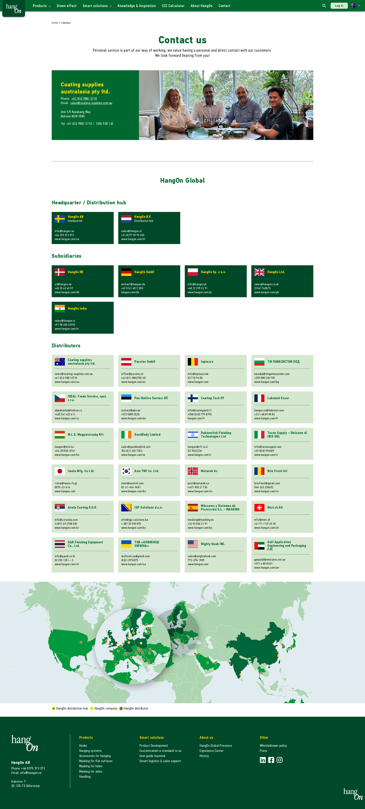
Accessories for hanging (95, 756)
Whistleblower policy (273, 745)
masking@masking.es (201, 520)
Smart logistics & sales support (160, 761)
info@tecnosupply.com (268, 447)
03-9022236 (195, 451)
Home (55, 23)
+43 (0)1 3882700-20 (133, 378)
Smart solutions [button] (96, 5)
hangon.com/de (130, 292)
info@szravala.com (66, 520)
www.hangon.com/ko (133, 491)
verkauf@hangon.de (133, 284)
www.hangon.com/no (200, 491)
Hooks (83, 745)
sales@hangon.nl (131, 231)
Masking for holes (90, 766)
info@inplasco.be (198, 374)
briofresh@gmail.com (267, 483)
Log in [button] (339, 6)
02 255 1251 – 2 (64, 560)
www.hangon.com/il (199, 455)
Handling (85, 776)
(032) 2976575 (129, 560)
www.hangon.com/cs (67, 418)
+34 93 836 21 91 (198, 524)
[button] (355, 5)
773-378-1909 (196, 560)
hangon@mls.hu (64, 447)
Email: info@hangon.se (26, 773)
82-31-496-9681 (131, 487)
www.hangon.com (198, 382)
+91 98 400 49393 (65, 325)
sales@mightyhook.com (202, 556)
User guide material (152, 756)
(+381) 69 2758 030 (66, 524)
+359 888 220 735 (264, 378)
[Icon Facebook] (271, 760)
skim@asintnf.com (132, 483)
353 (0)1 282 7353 (131, 451)
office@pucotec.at (132, 374)
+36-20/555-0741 (65, 451)
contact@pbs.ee (130, 410)
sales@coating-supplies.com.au (91, 103)
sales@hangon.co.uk (266, 284)
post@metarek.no (198, 483)
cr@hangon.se (63, 284)
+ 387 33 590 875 (131, 524)
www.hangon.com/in (67, 329)
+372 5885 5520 (130, 414)
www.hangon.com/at (133, 382)
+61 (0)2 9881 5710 (84, 98)
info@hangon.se (64, 231)
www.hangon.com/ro (266, 491)
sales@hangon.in (65, 321)
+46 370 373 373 (64, 235)
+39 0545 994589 (264, 451)
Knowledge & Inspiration (137, 5)
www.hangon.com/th (67, 564)
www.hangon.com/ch (266, 528)
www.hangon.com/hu (67, 455)
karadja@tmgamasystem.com (272, 374)
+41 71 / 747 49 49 (265, 524)
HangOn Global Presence (216, 745)
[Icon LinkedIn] (263, 760)
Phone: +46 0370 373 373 (28, 768)
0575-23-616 (62, 487)
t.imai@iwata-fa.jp (66, 483)
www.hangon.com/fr (266, 418)
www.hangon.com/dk (67, 292)
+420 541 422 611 (65, 414)
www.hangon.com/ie (133, 455)
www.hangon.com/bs (133, 528)
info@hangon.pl (197, 284)
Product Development (154, 745)
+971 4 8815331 (263, 564)
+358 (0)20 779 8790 (200, 414)
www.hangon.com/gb (266, 292)
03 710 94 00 (195, 378)
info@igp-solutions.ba (134, 520)
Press (263, 751)
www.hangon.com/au (67, 382)
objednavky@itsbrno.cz (68, 410)
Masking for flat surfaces (96, 761)
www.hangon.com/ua (133, 564)
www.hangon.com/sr (67, 528)
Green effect (67, 5)
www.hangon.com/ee (133, 418)
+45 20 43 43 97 (64, 288)
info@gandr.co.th (65, 556)
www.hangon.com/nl (133, 239)
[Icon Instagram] (279, 760)
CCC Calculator (173, 5)
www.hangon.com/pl (200, 292)
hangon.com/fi (196, 418)
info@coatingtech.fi (199, 410)
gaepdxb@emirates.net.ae (269, 560)
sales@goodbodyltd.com (135, 447)
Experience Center (211, 751)
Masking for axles (90, 771)
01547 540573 (262, 288)
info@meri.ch (262, 520)
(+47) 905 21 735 (197, 487)
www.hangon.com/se (67, 239)
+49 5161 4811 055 (132, 288)
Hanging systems (90, 751)
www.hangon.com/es (200, 528)
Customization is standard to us (161, 751)
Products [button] (40, 5)
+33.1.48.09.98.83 (264, 414)
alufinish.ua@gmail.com (135, 556)
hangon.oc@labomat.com (269, 410)
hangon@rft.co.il (198, 447)
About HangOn (202, 5)
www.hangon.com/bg (266, 382)
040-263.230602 (263, 487)
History (204, 756)
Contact (225, 5)
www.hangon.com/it (266, 455)
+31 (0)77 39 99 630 (132, 235)
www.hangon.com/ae (266, 568)
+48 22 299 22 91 (198, 288)
